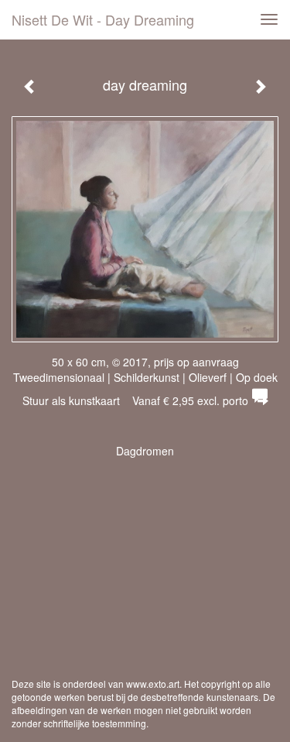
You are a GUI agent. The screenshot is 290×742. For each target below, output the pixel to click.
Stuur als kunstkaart (135, 400)
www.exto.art (152, 683)
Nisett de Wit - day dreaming (103, 19)
